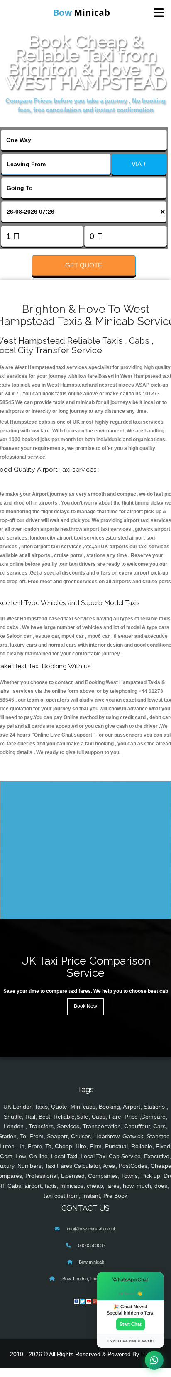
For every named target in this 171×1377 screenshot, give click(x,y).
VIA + (139, 163)
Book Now (85, 1006)
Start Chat (131, 1324)
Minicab (81, 12)
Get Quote (83, 265)
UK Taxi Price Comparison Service (86, 966)
